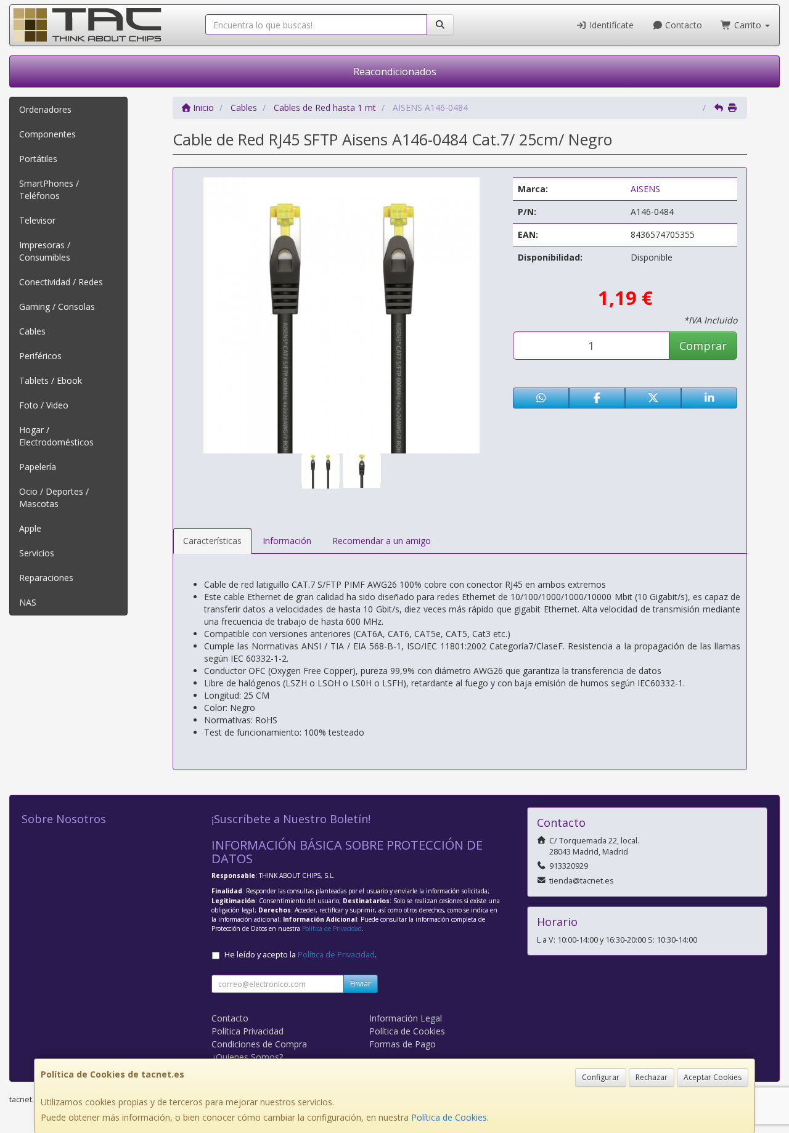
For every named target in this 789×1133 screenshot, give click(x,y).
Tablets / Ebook (50, 380)
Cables (32, 331)
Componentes (47, 134)
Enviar (360, 983)
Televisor (37, 220)
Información (287, 540)
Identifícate (610, 25)
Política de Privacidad (332, 928)
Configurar (600, 1077)
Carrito (748, 25)
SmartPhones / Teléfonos (49, 189)
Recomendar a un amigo (381, 540)
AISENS (645, 189)
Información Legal (405, 1018)
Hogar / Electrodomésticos (56, 436)
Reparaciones (46, 577)
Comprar (703, 345)
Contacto (682, 25)
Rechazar (652, 1077)
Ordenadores (45, 109)
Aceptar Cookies (713, 1077)
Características (212, 540)
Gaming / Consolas (57, 306)
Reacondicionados (394, 71)
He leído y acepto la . (300, 954)
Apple (30, 528)
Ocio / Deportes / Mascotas (54, 497)
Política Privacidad (247, 1031)
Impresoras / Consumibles (44, 251)
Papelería (37, 467)
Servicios (36, 553)
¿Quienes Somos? (247, 1057)
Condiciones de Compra (259, 1044)
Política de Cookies (449, 1117)
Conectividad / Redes (61, 282)
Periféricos (40, 356)
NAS (27, 602)
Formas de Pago (402, 1044)
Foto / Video (43, 405)
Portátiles (38, 158)
